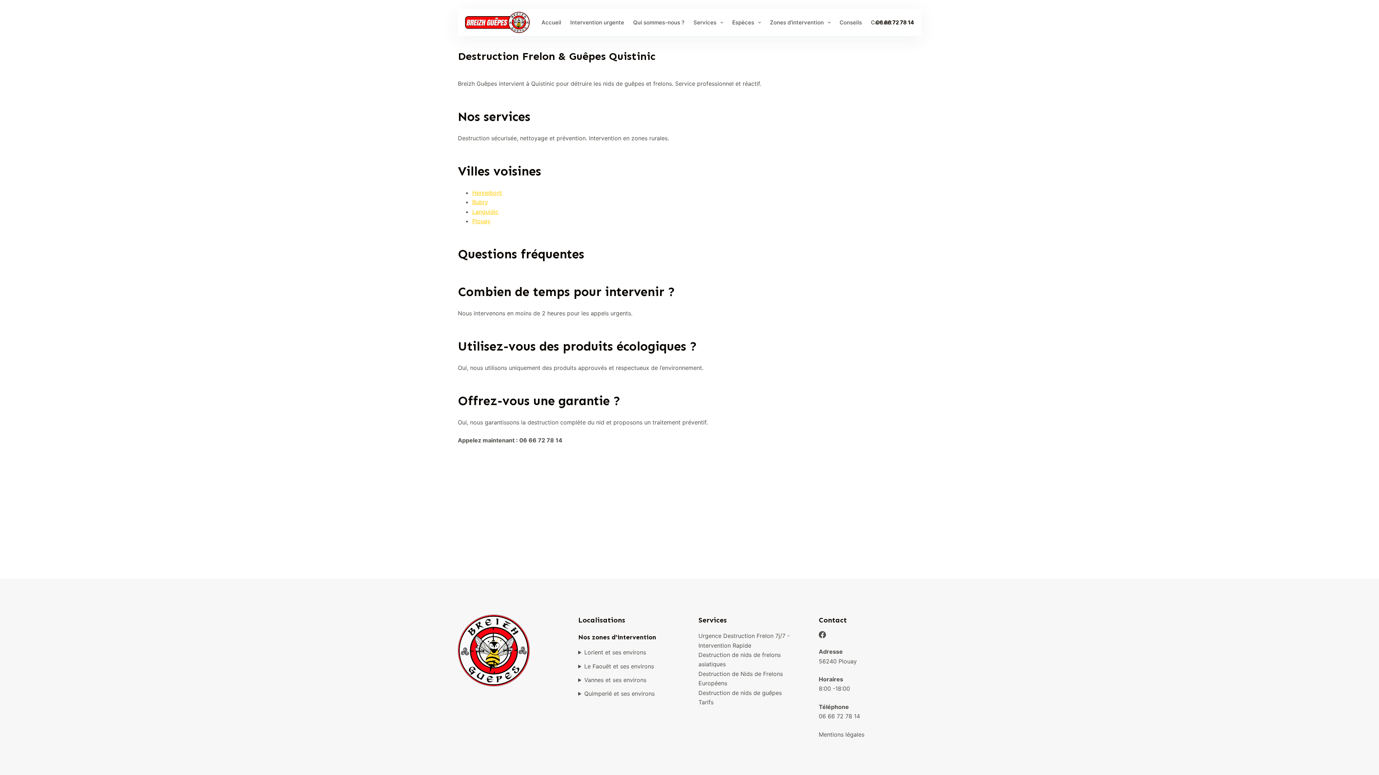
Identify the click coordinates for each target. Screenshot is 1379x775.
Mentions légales (841, 734)
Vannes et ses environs (615, 680)
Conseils (851, 22)
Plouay (481, 221)
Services (704, 22)
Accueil (551, 22)
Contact (881, 22)
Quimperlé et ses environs (619, 693)
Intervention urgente (597, 22)
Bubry (480, 202)
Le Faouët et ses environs (619, 666)
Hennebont (487, 192)
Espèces (743, 22)
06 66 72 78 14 (839, 716)
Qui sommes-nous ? (658, 22)
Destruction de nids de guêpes (740, 692)
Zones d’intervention (797, 22)
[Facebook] (822, 634)
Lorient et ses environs (615, 652)
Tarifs (706, 702)
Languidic (485, 211)
